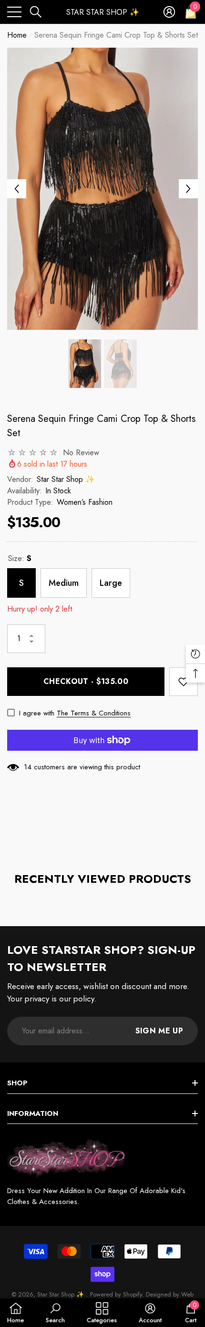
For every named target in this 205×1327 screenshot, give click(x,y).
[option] (102, 189)
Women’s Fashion (85, 502)
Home (17, 35)
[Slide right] (188, 188)
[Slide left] (16, 188)
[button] (36, 12)
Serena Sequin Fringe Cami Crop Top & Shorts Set (101, 426)
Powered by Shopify (116, 1294)
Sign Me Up (159, 1030)
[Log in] (169, 12)
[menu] (14, 12)
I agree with (36, 713)
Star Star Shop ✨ (66, 479)
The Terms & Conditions (94, 713)
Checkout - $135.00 (85, 681)
